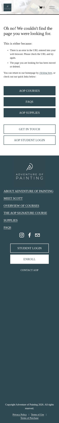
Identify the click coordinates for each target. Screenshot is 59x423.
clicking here (45, 73)
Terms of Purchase (29, 418)
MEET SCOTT (13, 198)
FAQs (29, 101)
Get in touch (29, 129)
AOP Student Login (29, 140)
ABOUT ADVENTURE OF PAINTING (28, 191)
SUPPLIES (11, 220)
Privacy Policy (20, 414)
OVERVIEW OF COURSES (21, 205)
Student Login (29, 248)
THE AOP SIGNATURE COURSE (25, 213)
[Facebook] (29, 235)
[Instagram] (21, 235)
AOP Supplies (29, 112)
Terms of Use (37, 414)
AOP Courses (29, 90)
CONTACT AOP (29, 270)
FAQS (7, 227)
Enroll (29, 259)
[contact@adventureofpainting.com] (37, 235)
